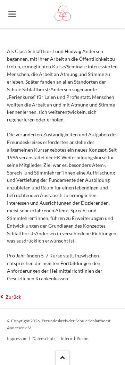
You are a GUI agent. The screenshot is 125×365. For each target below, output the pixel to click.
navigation (12, 14)
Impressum (17, 338)
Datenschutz (44, 338)
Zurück (13, 297)
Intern (66, 338)
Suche (82, 338)
